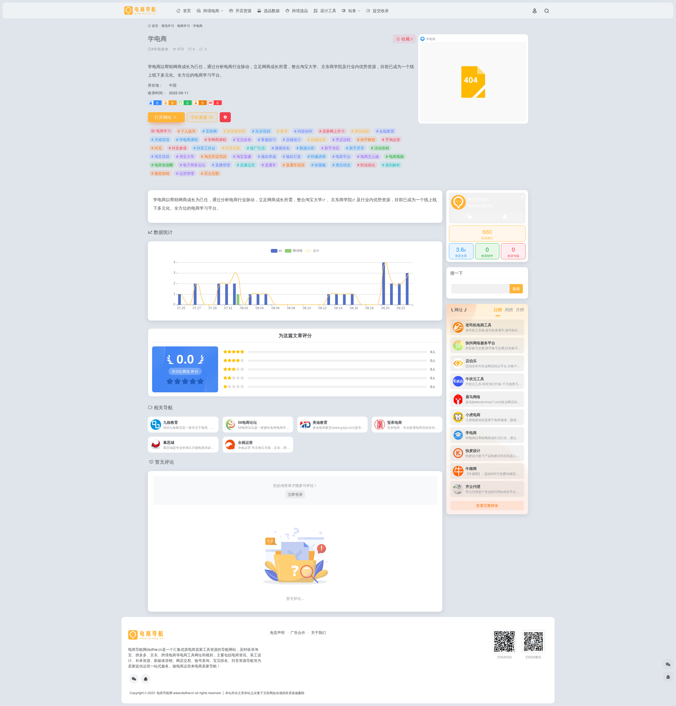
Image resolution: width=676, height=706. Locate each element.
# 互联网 (210, 131)
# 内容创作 (303, 131)
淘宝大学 (313, 199)
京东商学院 (341, 199)
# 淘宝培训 (160, 156)
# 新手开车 (355, 147)
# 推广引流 (256, 147)
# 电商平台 (341, 156)
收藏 (407, 39)
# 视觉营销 (160, 173)
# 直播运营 (246, 164)
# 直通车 (269, 164)
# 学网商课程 (215, 139)
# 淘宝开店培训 (213, 156)
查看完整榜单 (487, 505)
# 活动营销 (380, 147)
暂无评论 (164, 461)
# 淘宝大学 (185, 156)
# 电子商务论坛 (192, 164)
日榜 (498, 310)
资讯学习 (167, 25)
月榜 (520, 310)
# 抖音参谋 (178, 147)
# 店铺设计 (292, 139)
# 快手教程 (366, 139)
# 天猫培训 (160, 139)
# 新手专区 (330, 147)
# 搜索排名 (281, 147)
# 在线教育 (385, 131)
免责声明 (277, 632)
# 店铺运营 (317, 139)
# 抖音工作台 (204, 147)
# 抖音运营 (231, 147)
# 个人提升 (187, 131)
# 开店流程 (341, 139)
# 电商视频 (395, 156)
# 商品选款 (360, 131)
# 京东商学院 (234, 131)
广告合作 (297, 632)
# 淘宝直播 (242, 156)
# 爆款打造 (292, 156)
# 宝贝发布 (242, 139)
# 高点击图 (210, 173)
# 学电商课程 (187, 139)
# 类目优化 (341, 164)
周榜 (509, 310)
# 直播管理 (221, 164)
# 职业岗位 (366, 164)
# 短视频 (318, 164)
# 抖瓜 (156, 147)
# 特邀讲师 (317, 156)
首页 (155, 25)
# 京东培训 (261, 131)
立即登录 (295, 494)
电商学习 (183, 25)
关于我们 (318, 632)
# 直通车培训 (293, 164)
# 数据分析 (305, 147)
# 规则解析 (391, 164)
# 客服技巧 (267, 139)
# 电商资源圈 (162, 164)
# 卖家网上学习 (332, 131)
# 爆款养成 (267, 156)
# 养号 (282, 131)
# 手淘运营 (391, 139)
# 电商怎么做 (368, 156)
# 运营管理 (185, 173)
